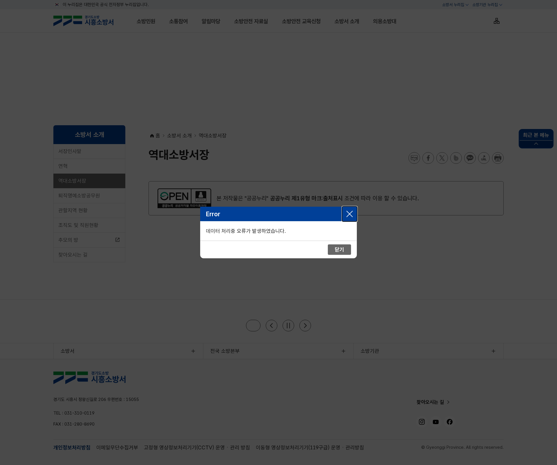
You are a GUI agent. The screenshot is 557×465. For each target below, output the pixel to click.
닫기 (349, 214)
